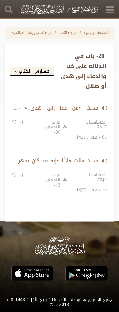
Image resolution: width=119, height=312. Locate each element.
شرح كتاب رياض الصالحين (31, 33)
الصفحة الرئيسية (96, 33)
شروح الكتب (67, 33)
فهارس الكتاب (33, 71)
